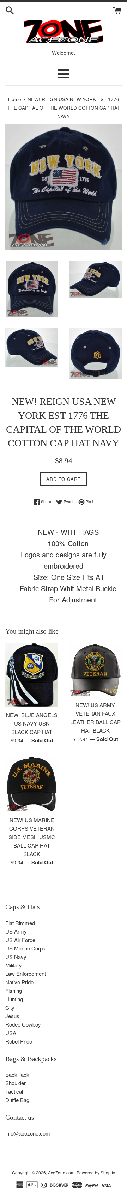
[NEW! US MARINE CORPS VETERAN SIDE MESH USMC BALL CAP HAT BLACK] (31, 784)
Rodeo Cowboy (23, 1024)
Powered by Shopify (96, 1172)
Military (13, 965)
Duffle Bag (17, 1099)
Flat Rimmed (20, 922)
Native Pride (19, 982)
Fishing (13, 990)
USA (10, 1032)
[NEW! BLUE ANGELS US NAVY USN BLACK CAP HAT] (31, 675)
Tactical (14, 1091)
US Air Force (20, 939)
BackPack (17, 1074)
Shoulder (15, 1083)
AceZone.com (61, 1172)
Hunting (14, 999)
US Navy (15, 956)
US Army (16, 931)
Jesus (12, 1016)
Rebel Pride (18, 1041)
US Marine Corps (25, 948)
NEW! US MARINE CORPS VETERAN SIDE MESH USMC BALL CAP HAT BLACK (31, 836)
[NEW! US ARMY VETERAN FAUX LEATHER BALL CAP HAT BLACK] (95, 670)
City (9, 1007)
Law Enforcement (25, 973)
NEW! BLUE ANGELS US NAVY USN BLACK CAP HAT (32, 723)
